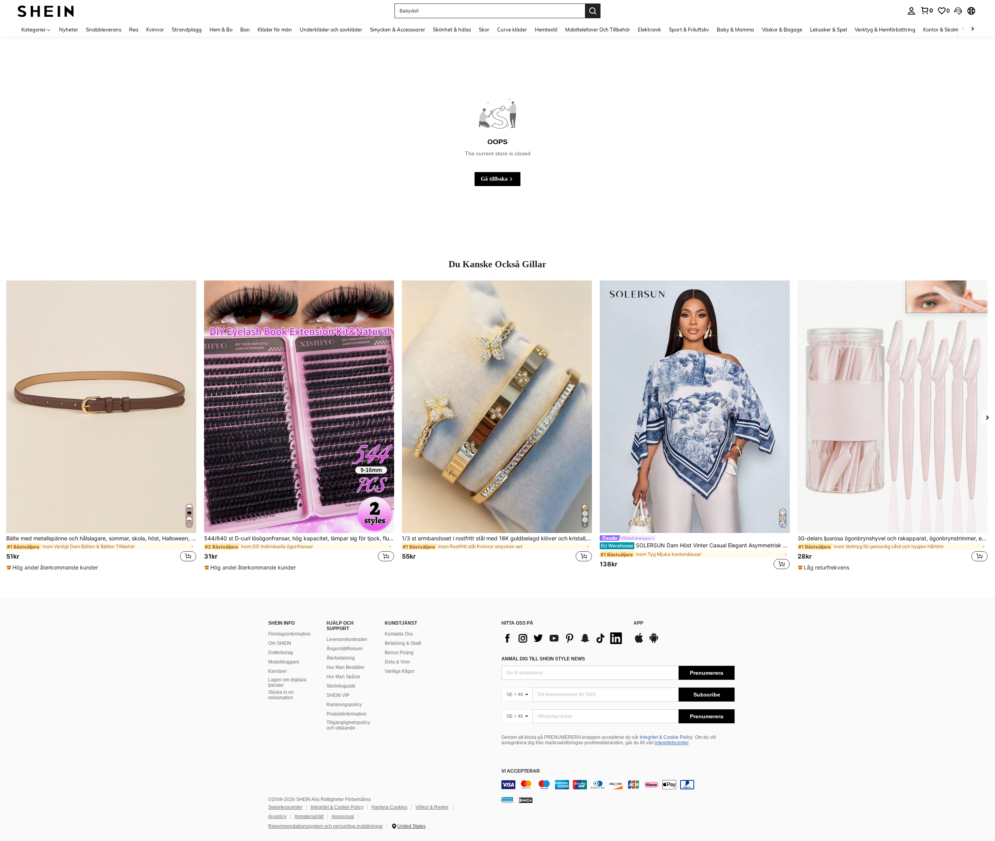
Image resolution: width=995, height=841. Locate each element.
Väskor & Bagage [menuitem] (782, 29)
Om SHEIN (279, 643)
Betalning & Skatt (403, 643)
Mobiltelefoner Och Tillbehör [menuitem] (597, 29)
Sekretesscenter (285, 807)
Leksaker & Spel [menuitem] (828, 29)
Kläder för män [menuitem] (275, 29)
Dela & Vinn (397, 662)
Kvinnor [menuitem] (155, 29)
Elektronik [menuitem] (649, 29)
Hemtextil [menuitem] (546, 29)
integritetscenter (671, 742)
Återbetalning (340, 658)
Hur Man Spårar (343, 676)
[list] (563, 638)
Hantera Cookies (389, 807)
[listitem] (101, 425)
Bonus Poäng (399, 652)
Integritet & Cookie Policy (666, 737)
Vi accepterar (520, 771)
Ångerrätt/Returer (344, 648)
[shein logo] (45, 11)
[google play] (653, 641)
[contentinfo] (618, 784)
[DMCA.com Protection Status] (525, 800)
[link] (926, 10)
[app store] (639, 641)
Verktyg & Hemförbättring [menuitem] (885, 29)
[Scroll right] (972, 29)
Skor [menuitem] (484, 29)
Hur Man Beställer (345, 667)
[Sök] (592, 10)
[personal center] (911, 11)
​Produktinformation (346, 714)
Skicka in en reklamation (281, 695)
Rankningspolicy (344, 704)
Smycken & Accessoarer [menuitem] (397, 29)
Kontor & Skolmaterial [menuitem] (948, 29)
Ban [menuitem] (245, 29)
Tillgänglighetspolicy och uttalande (348, 725)
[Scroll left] (963, 29)
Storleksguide (341, 686)
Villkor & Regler (432, 807)
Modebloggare (283, 662)
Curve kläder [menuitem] (512, 29)
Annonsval (343, 816)
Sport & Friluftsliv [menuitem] (689, 29)
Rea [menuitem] (133, 29)
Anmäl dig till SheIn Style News (543, 659)
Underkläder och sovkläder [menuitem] (331, 29)
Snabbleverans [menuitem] (103, 29)
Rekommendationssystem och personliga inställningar (325, 826)
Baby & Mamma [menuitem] (735, 29)
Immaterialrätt (309, 816)
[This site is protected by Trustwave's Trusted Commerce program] (507, 800)
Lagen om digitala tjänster (287, 682)
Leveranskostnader (346, 639)
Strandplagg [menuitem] (187, 29)
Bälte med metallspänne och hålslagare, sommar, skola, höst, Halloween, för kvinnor (101, 538)
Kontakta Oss (399, 634)
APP (638, 623)
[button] (958, 11)
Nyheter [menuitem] (68, 29)
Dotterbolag (280, 652)
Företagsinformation (289, 634)
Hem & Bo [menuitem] (220, 29)
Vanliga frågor (399, 671)
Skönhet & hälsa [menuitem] (452, 29)
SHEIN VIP (337, 695)
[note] (53, 567)
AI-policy (277, 816)
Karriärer (277, 671)
